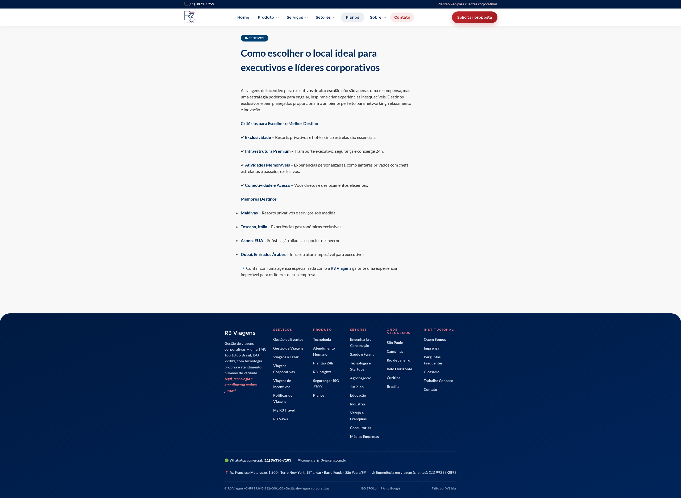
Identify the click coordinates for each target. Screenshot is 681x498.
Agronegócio (360, 378)
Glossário (431, 372)
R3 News (280, 419)
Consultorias (360, 428)
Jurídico (357, 387)
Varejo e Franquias (358, 416)
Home (243, 17)
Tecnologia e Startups (360, 366)
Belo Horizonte (399, 369)
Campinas (395, 351)
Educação (358, 395)
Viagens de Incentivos (282, 384)
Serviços (295, 17)
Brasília (393, 386)
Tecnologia (322, 339)
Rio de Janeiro (398, 360)
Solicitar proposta (474, 17)
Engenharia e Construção (360, 342)
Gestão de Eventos (288, 339)
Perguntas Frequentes (433, 360)
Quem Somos (435, 339)
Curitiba (393, 378)
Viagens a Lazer (286, 357)
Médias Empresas (364, 436)
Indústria (357, 404)
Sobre (376, 17)
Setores (323, 17)
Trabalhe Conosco (438, 381)
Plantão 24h (323, 363)
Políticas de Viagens (282, 398)
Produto (266, 17)
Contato (402, 17)
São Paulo (395, 343)
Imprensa (431, 348)
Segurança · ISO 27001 (326, 384)
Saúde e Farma (362, 354)
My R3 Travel (284, 410)
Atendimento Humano (324, 351)
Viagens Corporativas (284, 369)
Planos (352, 17)
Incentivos (254, 38)
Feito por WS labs (444, 488)
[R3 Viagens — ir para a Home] (190, 17)
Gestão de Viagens (288, 348)
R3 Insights (322, 372)
